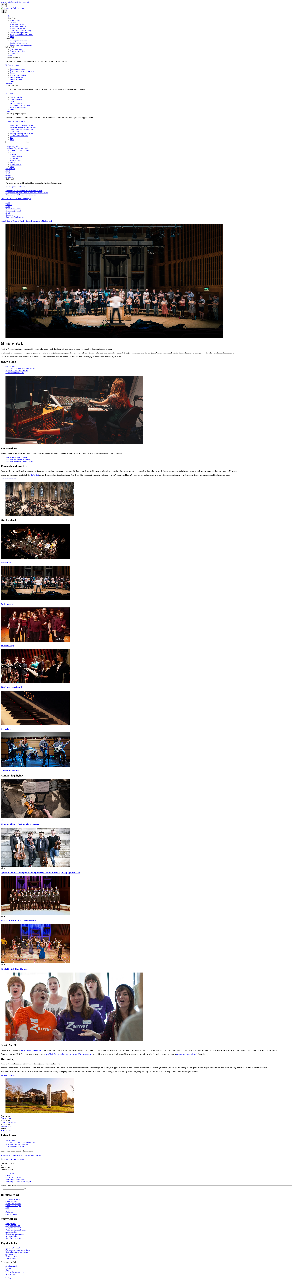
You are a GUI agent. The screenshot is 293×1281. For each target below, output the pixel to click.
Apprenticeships (11, 1232)
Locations (9, 177)
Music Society (7, 645)
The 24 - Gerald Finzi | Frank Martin (18, 920)
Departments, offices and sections (17, 1250)
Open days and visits (12, 1238)
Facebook (32, 1155)
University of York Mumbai (15, 1179)
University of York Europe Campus (18, 1182)
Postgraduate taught (12, 1226)
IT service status (11, 1256)
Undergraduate (10, 1224)
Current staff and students (14, 217)
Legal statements (11, 1266)
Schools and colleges (13, 1206)
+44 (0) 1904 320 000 (13, 1177)
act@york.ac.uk (7, 1155)
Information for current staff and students (20, 369)
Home (3, 221)
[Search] (28, 142)
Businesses (9, 1212)
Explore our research (8, 479)
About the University (13, 1248)
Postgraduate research (13, 1228)
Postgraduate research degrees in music (19, 461)
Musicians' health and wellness (16, 371)
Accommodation (11, 1236)
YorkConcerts (7, 604)
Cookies (8, 1270)
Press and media (11, 1214)
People (7, 207)
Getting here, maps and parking (16, 1252)
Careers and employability (14, 1234)
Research (8, 55)
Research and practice (13, 209)
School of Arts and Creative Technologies (16, 199)
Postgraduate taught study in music (18, 459)
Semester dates (10, 1258)
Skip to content (6, 2)
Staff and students (11, 146)
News (7, 171)
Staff (7, 1208)
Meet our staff (6, 1130)
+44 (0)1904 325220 (20, 1155)
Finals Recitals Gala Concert (14, 969)
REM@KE (35, 475)
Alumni (8, 175)
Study (7, 16)
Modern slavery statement (14, 1272)
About (7, 112)
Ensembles (6, 562)
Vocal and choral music (12, 687)
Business (8, 83)
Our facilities (10, 366)
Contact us (9, 215)
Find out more (6, 1118)
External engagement (13, 211)
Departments (10, 169)
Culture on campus (10, 770)
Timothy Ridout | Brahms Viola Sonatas (20, 824)
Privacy (8, 1268)
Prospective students (12, 1200)
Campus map (10, 1173)
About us (8, 205)
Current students (11, 1202)
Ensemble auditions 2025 (14, 373)
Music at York (47, 221)
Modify (8, 1278)
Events (7, 173)
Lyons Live (6, 729)
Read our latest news (8, 1122)
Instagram (39, 1155)
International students (13, 1204)
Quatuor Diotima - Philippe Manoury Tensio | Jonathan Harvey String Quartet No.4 (40, 872)
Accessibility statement (20, 2)
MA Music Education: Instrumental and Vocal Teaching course (68, 1054)
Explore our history (8, 1075)
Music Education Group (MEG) (32, 1050)
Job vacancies (10, 1254)
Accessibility (10, 1274)
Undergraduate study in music (16, 457)
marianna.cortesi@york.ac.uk (186, 1054)
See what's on (6, 1126)
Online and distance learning (15, 1230)
